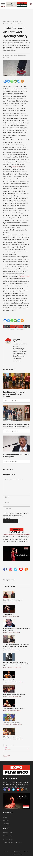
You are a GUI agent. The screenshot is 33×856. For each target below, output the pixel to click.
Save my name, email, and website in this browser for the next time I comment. (16, 515)
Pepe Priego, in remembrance (12, 600)
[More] (22, 81)
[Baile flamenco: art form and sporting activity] (8, 341)
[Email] (15, 81)
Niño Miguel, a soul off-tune (12, 737)
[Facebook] (5, 81)
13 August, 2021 (9, 55)
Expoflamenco (22, 55)
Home (4, 21)
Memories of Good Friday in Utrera (14, 694)
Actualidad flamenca (13, 21)
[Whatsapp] (11, 81)
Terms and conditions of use (12, 842)
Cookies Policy (8, 832)
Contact (6, 820)
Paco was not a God (9, 680)
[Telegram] (18, 81)
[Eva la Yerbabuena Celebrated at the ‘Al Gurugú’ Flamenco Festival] (16, 413)
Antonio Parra (7, 724)
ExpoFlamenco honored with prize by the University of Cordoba (14, 394)
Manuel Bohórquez (8, 681)
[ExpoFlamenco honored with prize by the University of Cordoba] (16, 381)
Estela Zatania (7, 616)
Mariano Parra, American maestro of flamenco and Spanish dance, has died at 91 (16, 664)
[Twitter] (8, 81)
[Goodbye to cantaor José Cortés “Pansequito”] (16, 444)
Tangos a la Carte (8, 614)
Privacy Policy (7, 839)
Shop (5, 817)
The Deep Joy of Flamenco (11, 722)
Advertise (6, 824)
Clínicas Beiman (24, 276)
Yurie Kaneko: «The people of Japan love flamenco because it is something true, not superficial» (16, 646)
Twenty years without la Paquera (13, 708)
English (7, 749)
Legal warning (7, 836)
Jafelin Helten (7, 649)
